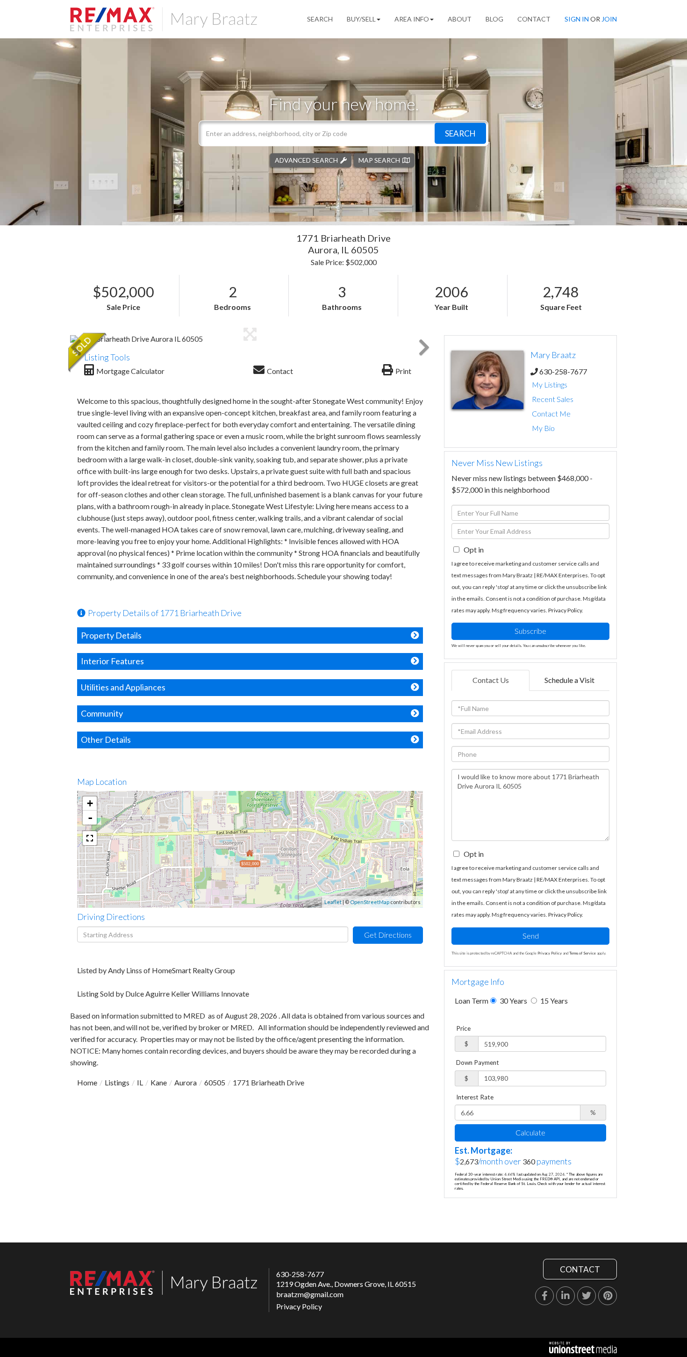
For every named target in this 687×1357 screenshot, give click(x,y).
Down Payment (477, 1062)
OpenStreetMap (369, 902)
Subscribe (530, 630)
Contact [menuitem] (534, 19)
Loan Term (471, 1000)
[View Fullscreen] (90, 838)
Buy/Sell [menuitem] (361, 19)
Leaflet (333, 902)
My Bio (543, 428)
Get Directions (388, 934)
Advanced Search (306, 160)
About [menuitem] (460, 19)
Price (463, 1028)
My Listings (549, 384)
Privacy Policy (565, 610)
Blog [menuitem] (494, 19)
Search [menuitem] (320, 19)
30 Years (512, 1000)
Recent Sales (552, 399)
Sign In (577, 19)
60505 (214, 1082)
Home (87, 1082)
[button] (460, 133)
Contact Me (551, 413)
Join (609, 19)
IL (140, 1082)
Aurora (185, 1082)
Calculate (530, 1132)
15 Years (553, 1000)
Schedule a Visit (569, 679)
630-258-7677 (563, 371)
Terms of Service (582, 953)
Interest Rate (475, 1097)
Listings (117, 1082)
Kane (158, 1082)
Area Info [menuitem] (411, 19)
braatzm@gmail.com (310, 1294)
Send (530, 935)
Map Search (379, 160)
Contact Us (490, 679)
